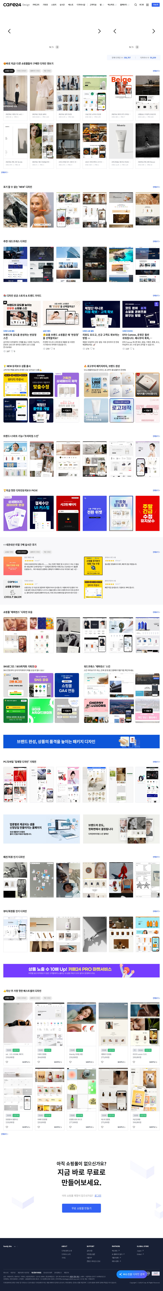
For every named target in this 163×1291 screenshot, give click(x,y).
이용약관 (13, 1273)
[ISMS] (153, 1274)
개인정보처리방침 (36, 1273)
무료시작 (155, 5)
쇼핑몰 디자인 (9, 71)
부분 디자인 (47, 71)
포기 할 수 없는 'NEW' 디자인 (17, 187)
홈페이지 (123, 4)
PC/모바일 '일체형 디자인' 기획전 (19, 761)
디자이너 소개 (66, 1254)
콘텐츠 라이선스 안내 (93, 1261)
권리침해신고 (58, 1273)
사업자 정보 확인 (74, 1277)
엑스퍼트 (111, 4)
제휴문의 (66, 1273)
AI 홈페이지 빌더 (117, 1254)
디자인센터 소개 (67, 1250)
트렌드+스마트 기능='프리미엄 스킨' (21, 436)
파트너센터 (115, 1261)
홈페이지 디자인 (35, 71)
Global (139, 1254)
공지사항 (89, 1250)
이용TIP (89, 1257)
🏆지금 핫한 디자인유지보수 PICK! (20, 490)
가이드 (64, 1257)
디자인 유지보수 (21, 71)
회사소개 (5, 1273)
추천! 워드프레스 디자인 (15, 241)
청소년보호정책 (47, 1273)
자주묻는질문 (91, 1254)
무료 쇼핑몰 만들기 (82, 1208)
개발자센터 (115, 1257)
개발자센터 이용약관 (23, 1273)
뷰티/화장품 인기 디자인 (15, 911)
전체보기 (155, 71)
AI (134, 1274)
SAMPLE (25, 1062)
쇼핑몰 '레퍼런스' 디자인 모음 (17, 612)
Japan (139, 1250)
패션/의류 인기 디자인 (14, 857)
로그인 (98, 1195)
